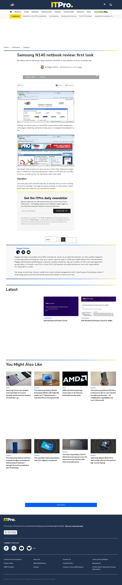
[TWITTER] (18, 252)
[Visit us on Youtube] (21, 548)
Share (21, 85)
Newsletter (70, 85)
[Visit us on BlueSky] (28, 548)
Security (58, 12)
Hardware (35, 12)
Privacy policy (8, 563)
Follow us (60, 85)
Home (6, 47)
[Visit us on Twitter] (13, 548)
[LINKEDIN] (24, 252)
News (80, 67)
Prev (48, 239)
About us (36, 559)
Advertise (80, 12)
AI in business (54, 16)
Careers (36, 567)
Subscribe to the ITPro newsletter (34, 16)
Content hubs (69, 12)
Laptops (26, 47)
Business (18, 12)
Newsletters (96, 563)
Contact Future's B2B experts (73, 567)
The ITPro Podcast (85, 16)
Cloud (26, 12)
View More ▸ (61, 505)
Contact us (67, 559)
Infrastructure (47, 12)
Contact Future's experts (12, 559)
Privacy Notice (34, 220)
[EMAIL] (29, 252)
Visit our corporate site (74, 526)
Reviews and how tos (68, 16)
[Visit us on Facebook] (6, 548)
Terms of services (46, 218)
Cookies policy (68, 563)
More (89, 12)
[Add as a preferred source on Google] (10, 532)
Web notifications (39, 563)
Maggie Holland (52, 67)
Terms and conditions (100, 559)
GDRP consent (9, 567)
